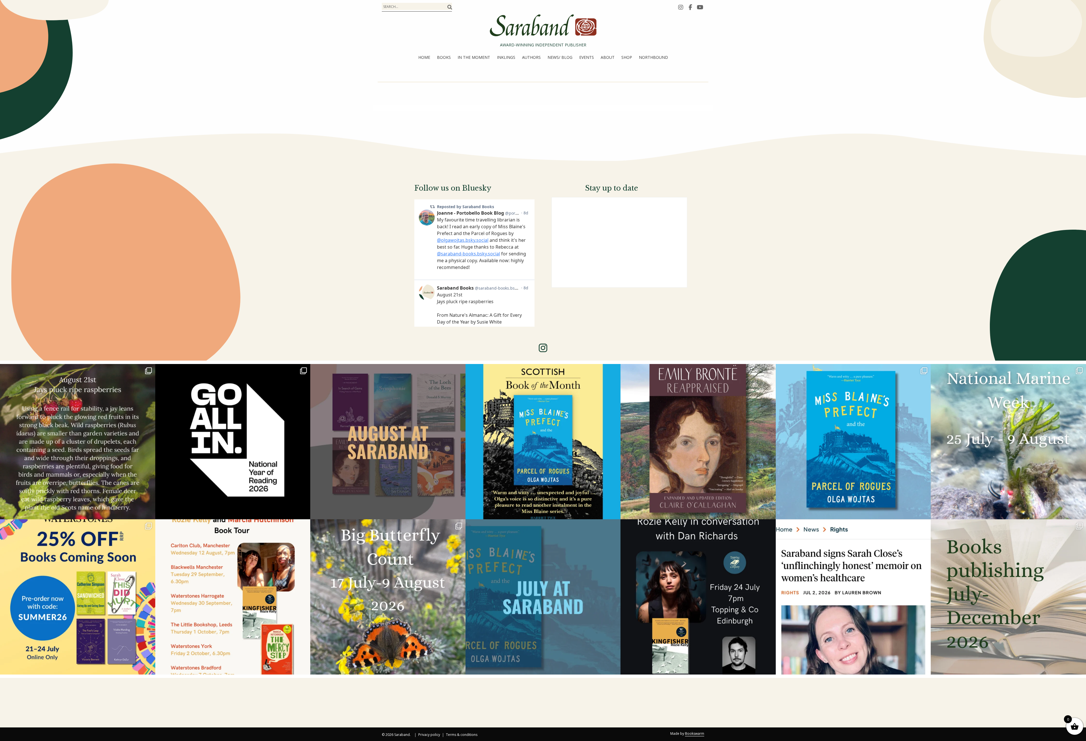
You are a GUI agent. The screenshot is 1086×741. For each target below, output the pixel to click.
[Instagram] (680, 7)
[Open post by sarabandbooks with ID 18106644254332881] (853, 441)
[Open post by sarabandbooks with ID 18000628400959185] (698, 597)
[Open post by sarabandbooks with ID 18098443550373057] (233, 441)
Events (586, 57)
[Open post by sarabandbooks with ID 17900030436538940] (233, 597)
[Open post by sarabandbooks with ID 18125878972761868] (77, 441)
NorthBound (653, 57)
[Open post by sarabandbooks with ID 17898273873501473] (388, 597)
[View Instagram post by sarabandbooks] (150, 512)
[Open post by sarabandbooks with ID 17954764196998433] (388, 441)
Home (424, 57)
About (608, 57)
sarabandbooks (76, 371)
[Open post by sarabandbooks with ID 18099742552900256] (853, 597)
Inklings (506, 57)
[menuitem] (424, 57)
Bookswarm (694, 733)
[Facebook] (690, 7)
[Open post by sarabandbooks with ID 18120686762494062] (543, 441)
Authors (531, 57)
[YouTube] (700, 7)
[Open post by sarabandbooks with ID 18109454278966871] (543, 597)
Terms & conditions (461, 735)
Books (444, 57)
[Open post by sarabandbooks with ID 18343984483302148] (698, 441)
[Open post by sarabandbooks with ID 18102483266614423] (77, 597)
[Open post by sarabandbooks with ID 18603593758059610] (1008, 597)
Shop (626, 57)
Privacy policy (429, 735)
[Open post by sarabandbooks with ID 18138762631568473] (1008, 441)
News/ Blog (560, 57)
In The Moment (474, 57)
